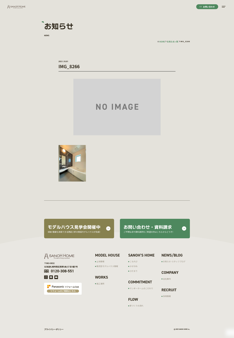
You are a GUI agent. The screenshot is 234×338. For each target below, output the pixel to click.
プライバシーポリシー (54, 329)
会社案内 (167, 278)
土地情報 (100, 261)
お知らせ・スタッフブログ (174, 261)
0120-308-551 (62, 271)
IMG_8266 (185, 41)
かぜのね (133, 266)
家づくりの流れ (136, 305)
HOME (162, 41)
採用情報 (167, 296)
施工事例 (100, 283)
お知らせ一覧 (172, 41)
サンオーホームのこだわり (141, 288)
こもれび (133, 261)
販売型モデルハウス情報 (107, 266)
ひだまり (133, 270)
